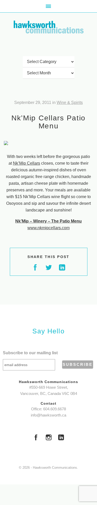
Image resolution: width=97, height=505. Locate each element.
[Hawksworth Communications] (49, 27)
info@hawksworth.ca (48, 415)
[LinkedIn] (61, 438)
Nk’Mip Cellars (26, 163)
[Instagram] (48, 438)
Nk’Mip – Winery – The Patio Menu (48, 221)
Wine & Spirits (70, 102)
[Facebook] (36, 438)
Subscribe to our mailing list (30, 353)
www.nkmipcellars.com (48, 228)
